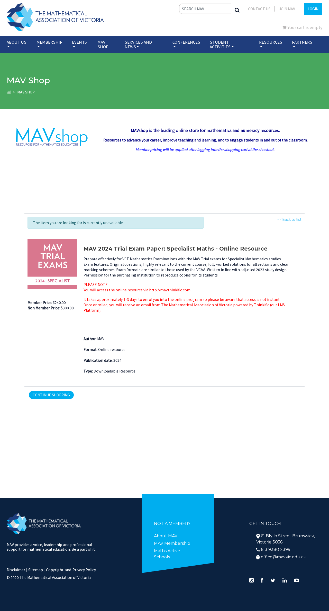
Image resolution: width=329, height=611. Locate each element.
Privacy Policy (84, 569)
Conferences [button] (186, 42)
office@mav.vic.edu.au (284, 557)
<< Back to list (289, 219)
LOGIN (313, 8)
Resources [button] (270, 42)
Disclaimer (17, 569)
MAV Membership (172, 543)
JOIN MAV (287, 8)
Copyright (54, 569)
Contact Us (259, 8)
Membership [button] (49, 42)
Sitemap (35, 569)
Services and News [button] (138, 44)
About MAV (165, 535)
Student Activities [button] (220, 44)
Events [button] (79, 42)
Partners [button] (302, 42)
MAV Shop (102, 44)
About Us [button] (16, 42)
